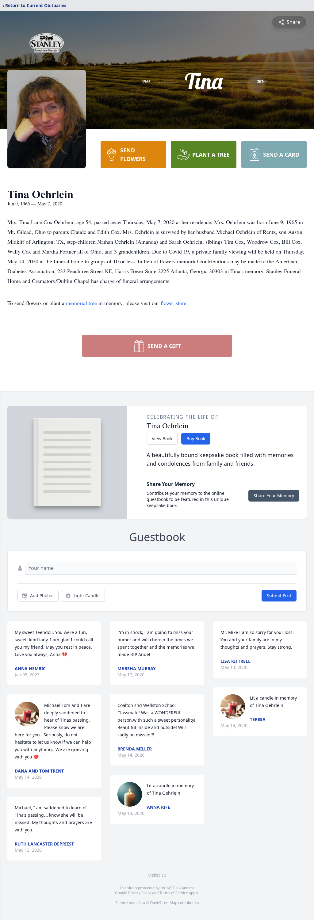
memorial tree (81, 303)
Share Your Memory (274, 495)
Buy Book (195, 438)
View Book (162, 438)
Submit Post (279, 595)
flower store (173, 303)
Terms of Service (173, 892)
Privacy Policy (139, 892)
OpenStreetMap (163, 902)
